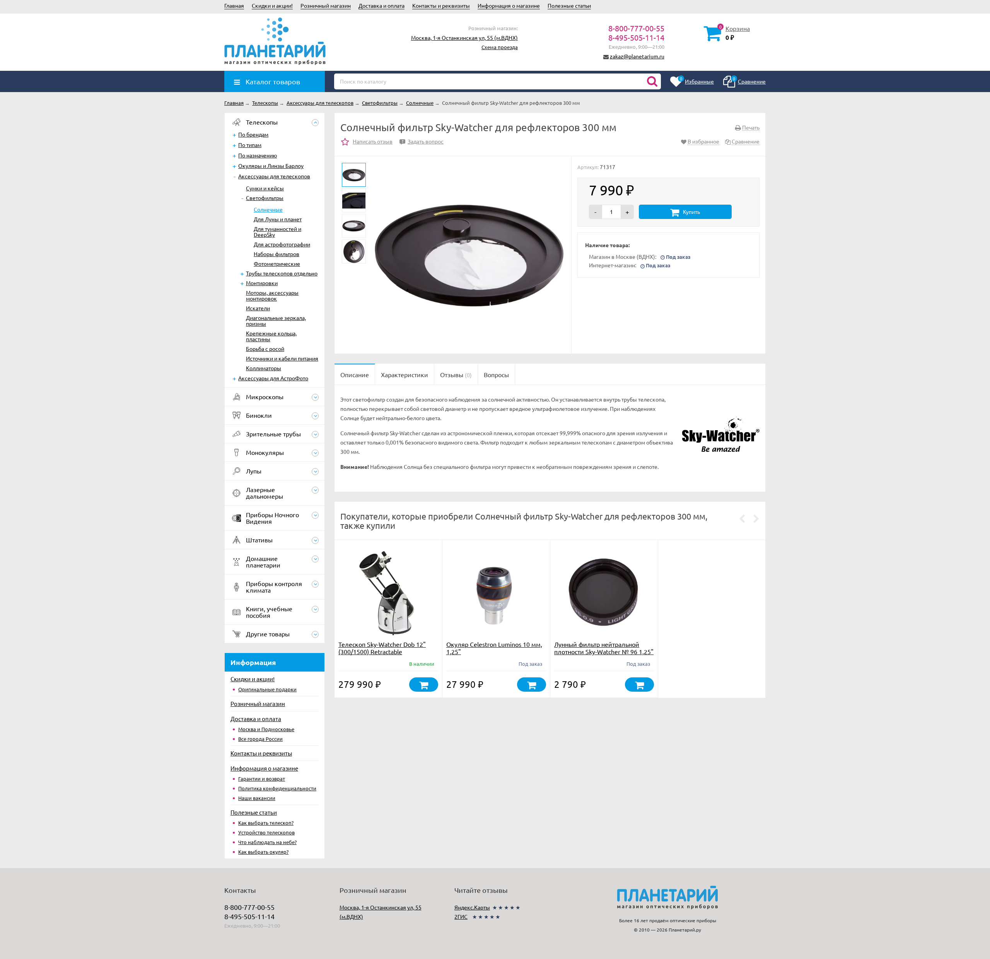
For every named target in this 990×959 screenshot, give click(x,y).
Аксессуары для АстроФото (273, 377)
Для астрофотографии (282, 244)
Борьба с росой (265, 348)
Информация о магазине (509, 5)
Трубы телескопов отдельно (281, 273)
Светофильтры (264, 197)
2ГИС (461, 916)
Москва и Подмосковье (266, 729)
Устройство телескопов (266, 832)
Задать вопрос (423, 141)
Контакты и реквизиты (441, 5)
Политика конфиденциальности (277, 788)
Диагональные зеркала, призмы (276, 320)
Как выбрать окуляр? (263, 851)
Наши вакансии (256, 798)
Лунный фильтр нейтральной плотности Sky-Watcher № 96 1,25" (604, 647)
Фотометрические (277, 263)
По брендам (253, 134)
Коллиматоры (263, 367)
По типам (249, 144)
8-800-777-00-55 (636, 28)
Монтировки (262, 282)
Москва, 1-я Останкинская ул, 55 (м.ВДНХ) (464, 37)
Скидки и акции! (272, 5)
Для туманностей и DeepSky (277, 231)
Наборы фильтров (276, 253)
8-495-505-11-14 (636, 37)
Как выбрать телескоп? (266, 822)
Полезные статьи (569, 5)
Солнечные (268, 209)
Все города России (260, 738)
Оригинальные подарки (267, 689)
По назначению (257, 155)
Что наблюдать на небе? (267, 842)
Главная (234, 5)
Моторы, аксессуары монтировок (272, 295)
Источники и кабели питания (282, 358)
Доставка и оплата (381, 5)
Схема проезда (499, 47)
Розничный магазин (325, 5)
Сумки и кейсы (265, 188)
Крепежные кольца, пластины (271, 336)
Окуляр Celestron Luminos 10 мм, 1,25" (494, 647)
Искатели (258, 307)
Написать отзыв (373, 141)
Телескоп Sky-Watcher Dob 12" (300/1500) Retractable (382, 647)
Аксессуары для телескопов (274, 176)
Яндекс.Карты (472, 907)
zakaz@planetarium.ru (637, 56)
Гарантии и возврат (261, 778)
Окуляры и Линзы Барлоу (271, 165)
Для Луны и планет (278, 218)
